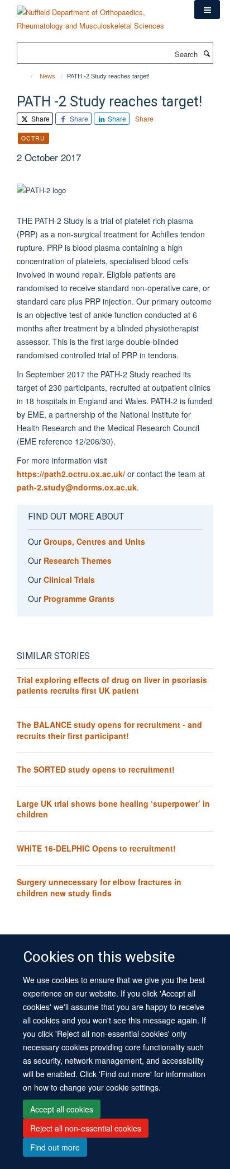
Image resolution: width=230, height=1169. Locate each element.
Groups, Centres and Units (94, 541)
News (47, 76)
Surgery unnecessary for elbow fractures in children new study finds (99, 887)
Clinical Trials (69, 579)
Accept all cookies (61, 1109)
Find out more (55, 1147)
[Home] (26, 76)
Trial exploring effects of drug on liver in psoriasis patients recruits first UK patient (112, 685)
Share (40, 118)
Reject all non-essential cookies (85, 1128)
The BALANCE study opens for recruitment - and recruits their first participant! (109, 730)
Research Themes (78, 560)
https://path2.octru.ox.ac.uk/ (71, 473)
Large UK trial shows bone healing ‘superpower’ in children (113, 809)
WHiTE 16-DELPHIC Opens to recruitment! (96, 848)
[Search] (206, 53)
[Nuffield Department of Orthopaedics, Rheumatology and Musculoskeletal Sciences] (97, 15)
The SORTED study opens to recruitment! (96, 769)
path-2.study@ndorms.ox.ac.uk (77, 487)
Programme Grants (79, 598)
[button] (207, 9)
